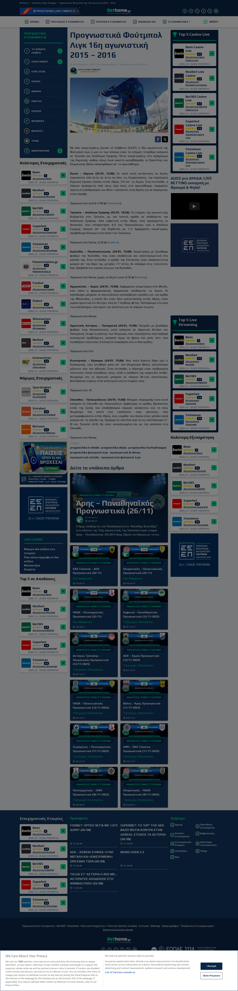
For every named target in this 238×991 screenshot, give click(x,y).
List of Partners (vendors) (120, 972)
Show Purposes (211, 975)
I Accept (211, 966)
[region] (119, 970)
